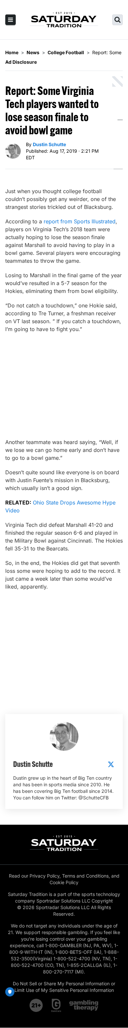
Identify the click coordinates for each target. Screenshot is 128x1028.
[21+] (36, 1005)
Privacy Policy (44, 876)
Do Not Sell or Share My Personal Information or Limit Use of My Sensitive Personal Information (64, 987)
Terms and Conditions (85, 876)
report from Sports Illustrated (80, 221)
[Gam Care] (56, 1005)
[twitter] (111, 764)
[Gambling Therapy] (83, 1005)
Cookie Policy (64, 882)
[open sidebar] (10, 19)
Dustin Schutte (49, 144)
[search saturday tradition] (117, 19)
